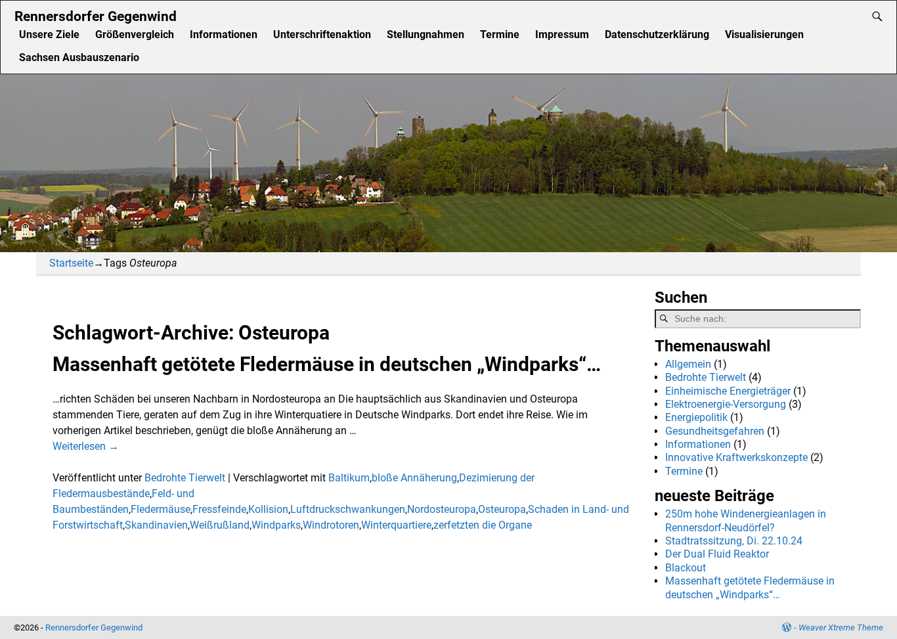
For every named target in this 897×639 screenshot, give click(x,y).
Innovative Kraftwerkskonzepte (736, 457)
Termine (499, 34)
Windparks (276, 525)
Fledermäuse (160, 509)
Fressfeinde (219, 509)
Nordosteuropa (441, 509)
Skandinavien (156, 525)
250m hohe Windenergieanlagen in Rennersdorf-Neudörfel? (745, 520)
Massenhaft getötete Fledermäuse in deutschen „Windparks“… (327, 364)
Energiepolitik (696, 417)
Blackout (685, 568)
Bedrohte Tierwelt (184, 478)
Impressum (562, 34)
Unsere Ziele (49, 34)
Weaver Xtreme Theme (841, 627)
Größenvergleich (134, 34)
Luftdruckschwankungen (347, 509)
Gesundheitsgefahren (714, 431)
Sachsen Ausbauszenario (79, 57)
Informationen (223, 34)
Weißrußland (220, 525)
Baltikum (349, 478)
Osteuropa (502, 509)
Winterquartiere (396, 525)
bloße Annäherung (414, 478)
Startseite (71, 263)
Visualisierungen (764, 34)
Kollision (268, 509)
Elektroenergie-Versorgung (725, 404)
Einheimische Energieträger (728, 391)
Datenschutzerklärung (657, 34)
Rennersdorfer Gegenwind (95, 16)
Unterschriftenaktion (322, 34)
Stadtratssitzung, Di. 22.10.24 (733, 541)
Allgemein (688, 364)
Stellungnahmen (425, 34)
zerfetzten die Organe (482, 525)
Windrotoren (331, 525)
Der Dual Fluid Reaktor (717, 554)
